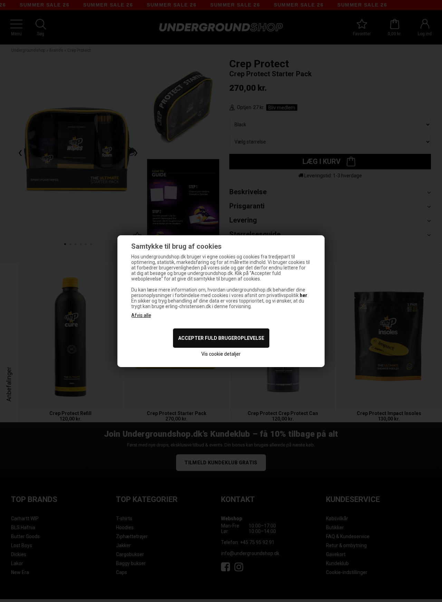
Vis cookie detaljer (221, 354)
